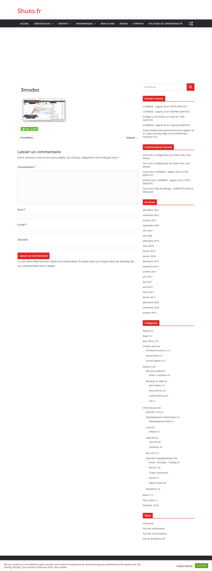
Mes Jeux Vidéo (154, 370)
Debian (152, 431)
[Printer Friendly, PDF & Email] (29, 128)
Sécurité (153, 441)
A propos (138, 23)
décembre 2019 (151, 240)
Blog (145, 335)
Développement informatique (161, 417)
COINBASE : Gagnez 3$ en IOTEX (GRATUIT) (165, 106)
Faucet (152, 477)
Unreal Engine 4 (154, 360)
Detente (63, 23)
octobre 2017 (149, 271)
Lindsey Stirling (157, 395)
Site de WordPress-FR (154, 538)
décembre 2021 (151, 210)
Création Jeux (42, 23)
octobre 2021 (149, 220)
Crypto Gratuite (157, 472)
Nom (21, 209)
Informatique (84, 23)
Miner (146, 495)
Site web (22, 239)
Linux (148, 427)
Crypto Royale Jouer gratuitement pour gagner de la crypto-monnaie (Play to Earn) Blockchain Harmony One (168, 133)
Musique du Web (155, 381)
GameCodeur (153, 355)
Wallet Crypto (156, 482)
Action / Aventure (158, 375)
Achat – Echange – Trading (162, 462)
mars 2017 (148, 292)
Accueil (24, 23)
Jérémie (147, 180)
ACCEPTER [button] (201, 565)
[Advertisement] (106, 50)
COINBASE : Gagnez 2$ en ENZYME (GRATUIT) (166, 111)
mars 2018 (148, 245)
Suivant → (132, 137)
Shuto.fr (29, 11)
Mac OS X (151, 453)
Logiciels (150, 437)
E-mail (22, 224)
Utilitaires (154, 447)
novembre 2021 (151, 215)
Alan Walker (155, 385)
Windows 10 (149, 505)
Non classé (148, 500)
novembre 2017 (151, 266)
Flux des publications (154, 528)
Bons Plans (108, 23)
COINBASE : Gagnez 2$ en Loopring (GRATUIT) (166, 125)
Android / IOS (153, 412)
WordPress (151, 488)
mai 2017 (147, 281)
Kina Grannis (155, 390)
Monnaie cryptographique (159, 458)
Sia (150, 400)
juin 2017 (147, 276)
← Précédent (25, 137)
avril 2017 (148, 287)
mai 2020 (147, 235)
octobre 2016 (149, 312)
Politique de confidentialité (166, 23)
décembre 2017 (151, 261)
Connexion (148, 523)
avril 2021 (148, 230)
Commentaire (27, 167)
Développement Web (160, 421)
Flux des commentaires (155, 533)
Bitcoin (152, 467)
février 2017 (149, 297)
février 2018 (149, 251)
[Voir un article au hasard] (190, 23)
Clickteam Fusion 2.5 (156, 350)
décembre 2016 (151, 302)
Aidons (124, 23)
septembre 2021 (151, 225)
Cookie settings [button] (184, 565)
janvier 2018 (149, 256)
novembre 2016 (151, 307)
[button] (51, 23)
